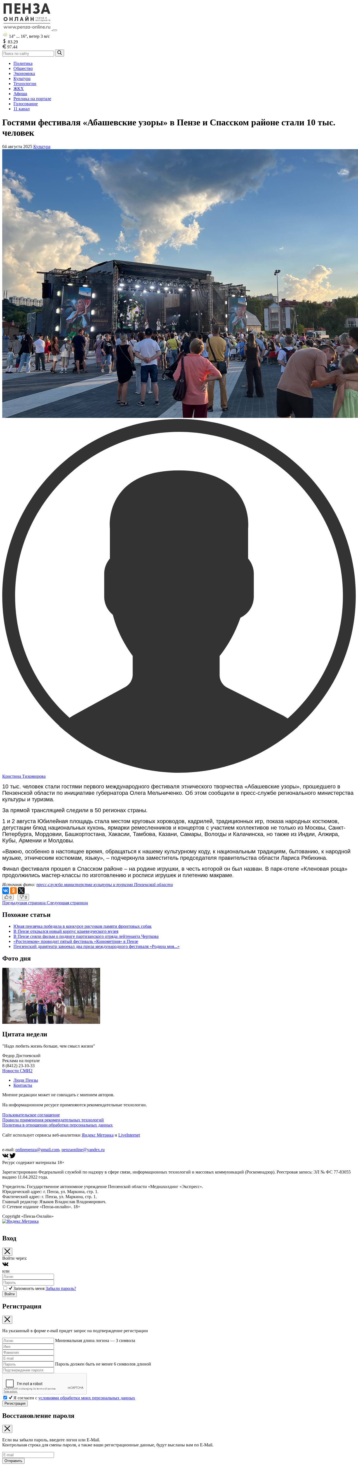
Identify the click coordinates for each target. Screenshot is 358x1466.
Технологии (24, 83)
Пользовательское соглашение (31, 1115)
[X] (21, 890)
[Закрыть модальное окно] (7, 1252)
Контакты (22, 1085)
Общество (23, 68)
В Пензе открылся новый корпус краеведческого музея (65, 931)
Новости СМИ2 (17, 1070)
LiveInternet (129, 1135)
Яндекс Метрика (98, 1135)
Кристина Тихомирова (24, 776)
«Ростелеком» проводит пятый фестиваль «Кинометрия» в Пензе (75, 941)
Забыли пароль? (61, 1288)
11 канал (21, 108)
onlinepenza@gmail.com (37, 1149)
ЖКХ (18, 88)
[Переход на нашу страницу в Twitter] (13, 1157)
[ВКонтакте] (5, 890)
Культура (21, 78)
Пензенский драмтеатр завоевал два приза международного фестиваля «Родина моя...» (96, 946)
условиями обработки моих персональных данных (86, 1397)
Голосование (25, 103)
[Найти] (59, 53)
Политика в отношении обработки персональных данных (57, 1125)
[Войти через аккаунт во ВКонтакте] (5, 1266)
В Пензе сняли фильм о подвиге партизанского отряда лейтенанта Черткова (86, 936)
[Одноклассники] (13, 890)
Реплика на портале (32, 98)
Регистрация (14, 1403)
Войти (9, 1294)
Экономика (24, 73)
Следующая (67, 902)
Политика (22, 63)
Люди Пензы (25, 1080)
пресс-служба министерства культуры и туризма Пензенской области (104, 884)
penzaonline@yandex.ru (83, 1149)
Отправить (13, 1461)
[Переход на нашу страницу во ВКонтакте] (6, 1157)
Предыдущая (24, 902)
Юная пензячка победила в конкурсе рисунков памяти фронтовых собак (82, 926)
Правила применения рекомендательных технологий (53, 1120)
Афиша (20, 93)
